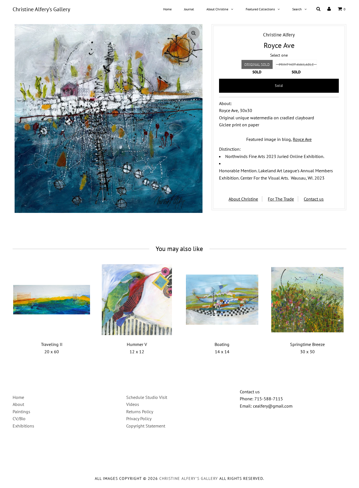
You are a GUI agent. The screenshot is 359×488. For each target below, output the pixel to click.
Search (297, 9)
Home (167, 9)
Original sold (257, 64)
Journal (189, 9)
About (18, 404)
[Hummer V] (137, 300)
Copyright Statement (145, 426)
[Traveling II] (52, 300)
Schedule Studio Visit (146, 397)
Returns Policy (139, 411)
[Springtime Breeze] (307, 300)
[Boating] (222, 300)
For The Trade (281, 199)
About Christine (217, 9)
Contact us (314, 199)
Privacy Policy (138, 418)
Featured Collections (260, 9)
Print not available (296, 64)
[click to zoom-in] (193, 33)
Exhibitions (23, 426)
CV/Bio (19, 418)
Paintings (21, 411)
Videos (132, 404)
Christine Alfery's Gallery (41, 9)
